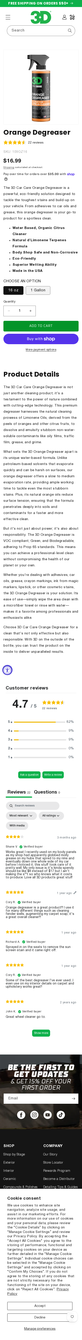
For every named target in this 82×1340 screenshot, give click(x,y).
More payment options (41, 349)
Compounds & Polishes (20, 1187)
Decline (39, 1317)
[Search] (70, 31)
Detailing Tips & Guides (60, 1187)
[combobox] (41, 31)
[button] (8, 17)
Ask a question (29, 775)
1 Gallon (38, 290)
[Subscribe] (73, 1098)
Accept (40, 1306)
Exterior (9, 1162)
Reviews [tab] (19, 792)
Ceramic (9, 1179)
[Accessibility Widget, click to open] (7, 670)
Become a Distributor (59, 1179)
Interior (8, 1170)
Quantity (9, 301)
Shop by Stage (14, 1154)
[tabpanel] (41, 921)
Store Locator (53, 1162)
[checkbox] (17, 826)
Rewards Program (56, 1170)
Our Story (50, 1154)
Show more (41, 1033)
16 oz (13, 290)
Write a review (53, 775)
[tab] (47, 793)
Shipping (8, 167)
